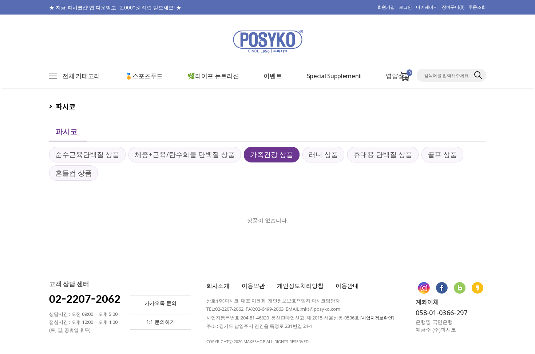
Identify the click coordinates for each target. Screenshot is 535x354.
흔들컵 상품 (73, 173)
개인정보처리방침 (300, 286)
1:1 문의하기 (160, 321)
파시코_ (68, 131)
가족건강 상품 (271, 154)
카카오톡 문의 (160, 302)
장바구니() (453, 7)
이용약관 (253, 286)
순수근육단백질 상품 (87, 154)
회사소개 (218, 286)
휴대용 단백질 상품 (382, 154)
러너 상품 (323, 154)
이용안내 (347, 286)
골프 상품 (442, 154)
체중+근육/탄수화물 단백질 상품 (185, 154)
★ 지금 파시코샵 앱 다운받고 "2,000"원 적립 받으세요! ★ (115, 7)
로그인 (405, 7)
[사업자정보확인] (377, 318)
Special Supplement (334, 76)
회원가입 (386, 7)
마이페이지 (427, 7)
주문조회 (477, 7)
